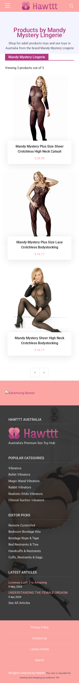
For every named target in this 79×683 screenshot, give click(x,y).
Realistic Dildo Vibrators (25, 494)
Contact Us (39, 638)
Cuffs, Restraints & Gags (25, 557)
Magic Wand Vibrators (24, 481)
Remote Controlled (21, 525)
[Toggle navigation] (71, 6)
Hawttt (40, 673)
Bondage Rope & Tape (23, 538)
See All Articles (19, 603)
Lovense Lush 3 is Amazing (27, 582)
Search (39, 660)
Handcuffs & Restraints (24, 551)
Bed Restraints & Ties (23, 544)
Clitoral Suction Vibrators (26, 500)
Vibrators (14, 468)
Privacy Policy (40, 627)
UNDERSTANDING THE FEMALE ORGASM (38, 593)
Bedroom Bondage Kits (24, 532)
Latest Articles (39, 649)
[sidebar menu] (7, 6)
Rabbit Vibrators (19, 487)
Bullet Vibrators (19, 474)
